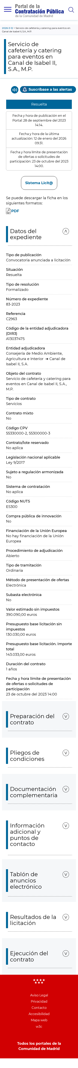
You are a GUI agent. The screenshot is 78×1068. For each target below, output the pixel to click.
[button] (7, 9)
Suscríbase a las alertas (50, 89)
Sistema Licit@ (39, 183)
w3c (39, 1026)
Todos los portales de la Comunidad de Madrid (39, 1046)
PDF (15, 211)
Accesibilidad (39, 1014)
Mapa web (39, 1020)
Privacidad (39, 1001)
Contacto (39, 1008)
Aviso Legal (39, 995)
